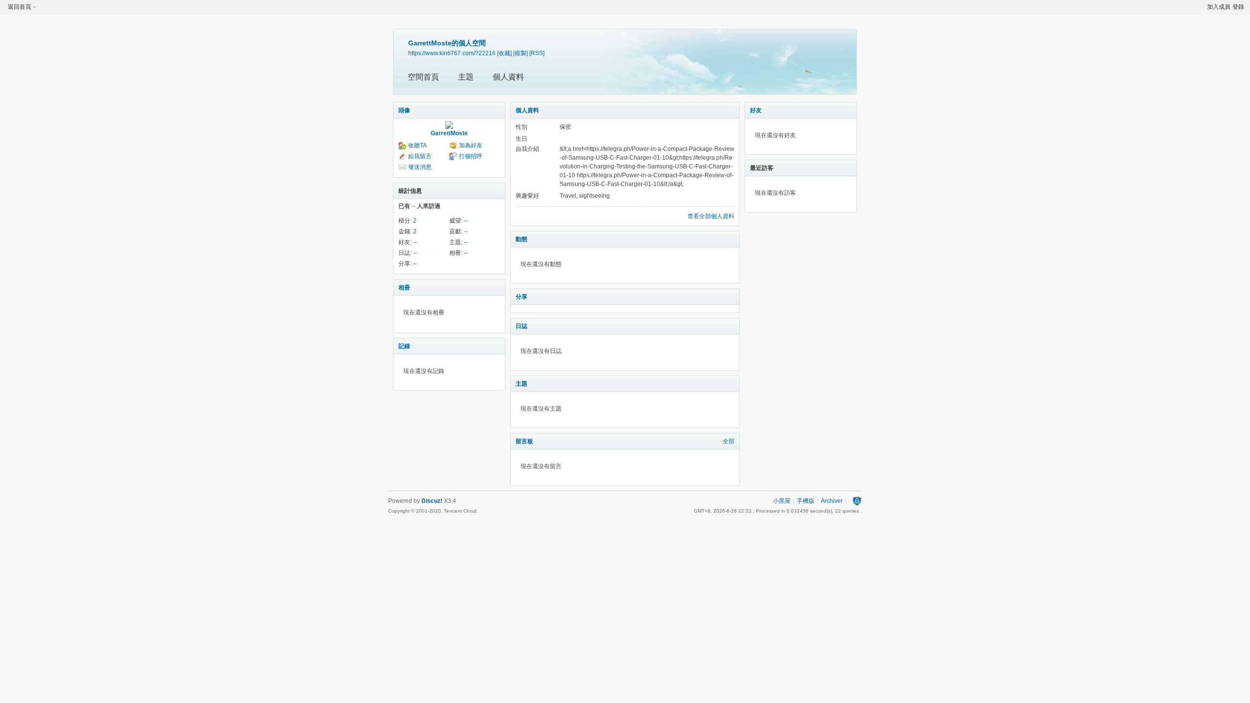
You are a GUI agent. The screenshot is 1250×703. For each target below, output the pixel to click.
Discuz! (431, 500)
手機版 (805, 500)
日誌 (521, 326)
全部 (728, 441)
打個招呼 (470, 156)
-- (466, 220)
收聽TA (417, 145)
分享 (521, 296)
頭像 (404, 110)
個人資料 (508, 77)
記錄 (404, 346)
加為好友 (470, 145)
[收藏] (504, 53)
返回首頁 (19, 6)
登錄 (1238, 6)
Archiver (832, 500)
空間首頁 (423, 77)
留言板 (524, 441)
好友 (756, 110)
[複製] (520, 53)
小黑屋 (782, 500)
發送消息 (420, 167)
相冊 (404, 287)
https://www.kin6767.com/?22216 (452, 53)
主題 (466, 77)
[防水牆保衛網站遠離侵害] (857, 500)
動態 (521, 239)
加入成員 (1218, 6)
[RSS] (536, 53)
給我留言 (420, 156)
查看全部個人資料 (711, 216)
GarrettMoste (449, 133)
